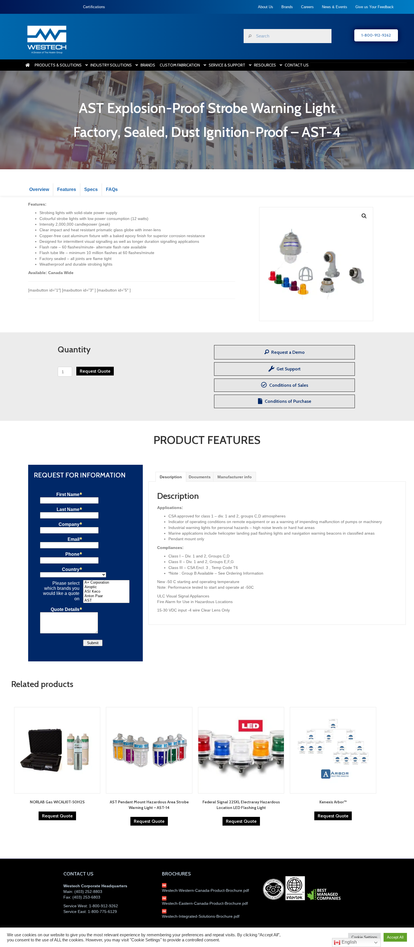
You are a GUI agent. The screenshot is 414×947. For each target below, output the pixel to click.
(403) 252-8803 (88, 891)
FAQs (112, 189)
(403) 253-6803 (86, 897)
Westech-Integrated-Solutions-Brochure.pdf (200, 916)
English (348, 942)
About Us (265, 7)
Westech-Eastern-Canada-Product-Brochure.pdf (205, 903)
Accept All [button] (395, 937)
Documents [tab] (200, 477)
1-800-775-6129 (102, 911)
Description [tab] (171, 477)
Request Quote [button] (57, 816)
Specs (91, 189)
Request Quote (95, 371)
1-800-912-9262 (103, 906)
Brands (287, 7)
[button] (364, 216)
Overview (39, 189)
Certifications (94, 7)
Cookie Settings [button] (364, 937)
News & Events (334, 7)
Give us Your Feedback (374, 7)
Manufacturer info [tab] (234, 477)
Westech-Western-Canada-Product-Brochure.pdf (205, 890)
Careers (307, 7)
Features (66, 189)
